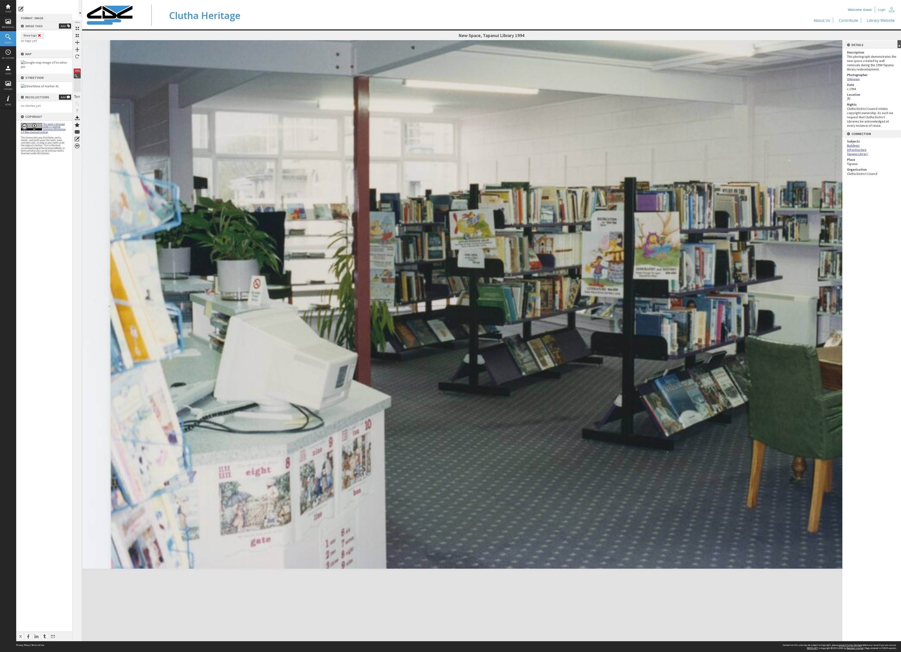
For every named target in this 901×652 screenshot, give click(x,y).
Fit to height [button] (77, 49)
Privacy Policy (23, 645)
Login (8, 73)
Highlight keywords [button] (77, 110)
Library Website (881, 20)
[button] (77, 75)
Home (8, 11)
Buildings (853, 145)
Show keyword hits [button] (77, 103)
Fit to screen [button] (77, 35)
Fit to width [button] (77, 42)
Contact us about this (77, 131)
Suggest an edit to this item (21, 9)
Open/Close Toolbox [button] (80, 8)
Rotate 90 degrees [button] (77, 56)
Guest (867, 10)
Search (8, 42)
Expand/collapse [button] (899, 44)
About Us (822, 20)
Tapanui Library (857, 154)
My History (8, 58)
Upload (8, 89)
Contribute (848, 20)
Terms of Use (37, 645)
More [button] (8, 104)
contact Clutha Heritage (850, 645)
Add (63, 26)
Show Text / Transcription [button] (77, 96)
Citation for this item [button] (77, 146)
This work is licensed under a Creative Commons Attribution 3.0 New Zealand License (43, 128)
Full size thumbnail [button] (77, 28)
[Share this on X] (20, 633)
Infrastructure (857, 150)
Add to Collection (77, 124)
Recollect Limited (855, 648)
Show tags (30, 35)
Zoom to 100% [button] (77, 63)
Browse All (8, 27)
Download (77, 117)
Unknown (853, 79)
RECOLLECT (812, 648)
